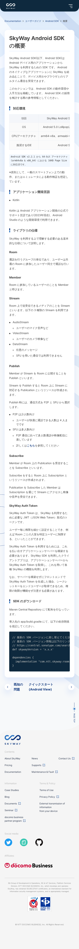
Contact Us (64, 758)
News (35, 758)
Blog (7, 796)
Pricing (8, 765)
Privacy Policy (47, 796)
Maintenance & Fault (43, 771)
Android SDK (52, 21)
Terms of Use (46, 790)
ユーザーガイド (33, 21)
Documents (11, 803)
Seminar (9, 810)
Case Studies (12, 790)
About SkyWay (12, 758)
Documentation (13, 21)
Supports (36, 765)
